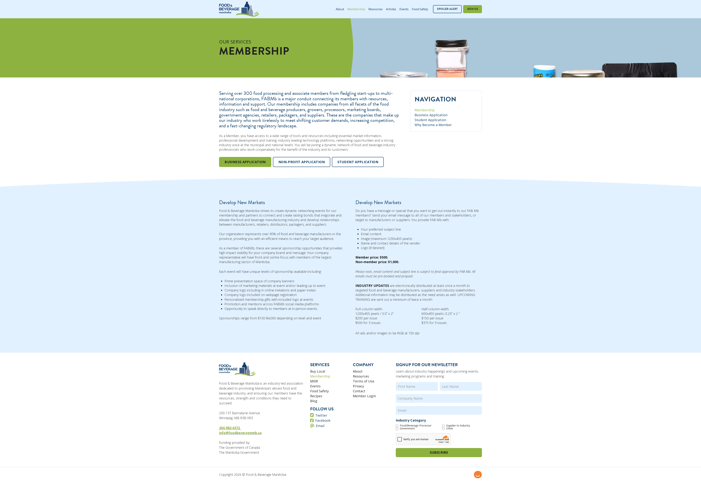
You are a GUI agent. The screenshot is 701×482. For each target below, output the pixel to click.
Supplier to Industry (458, 425)
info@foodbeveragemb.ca (240, 432)
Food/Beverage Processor (415, 425)
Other (449, 428)
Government (407, 428)
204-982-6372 (230, 428)
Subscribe (439, 452)
